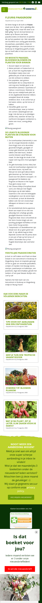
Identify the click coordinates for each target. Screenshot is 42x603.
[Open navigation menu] (4, 9)
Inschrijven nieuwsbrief (21, 497)
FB (33, 2)
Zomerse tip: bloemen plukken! (18, 389)
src (36, 8)
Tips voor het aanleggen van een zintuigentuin (20, 323)
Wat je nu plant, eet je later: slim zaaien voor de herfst (21, 423)
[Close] (36, 532)
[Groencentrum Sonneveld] (22, 8)
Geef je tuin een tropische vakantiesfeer (20, 356)
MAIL (39, 2)
